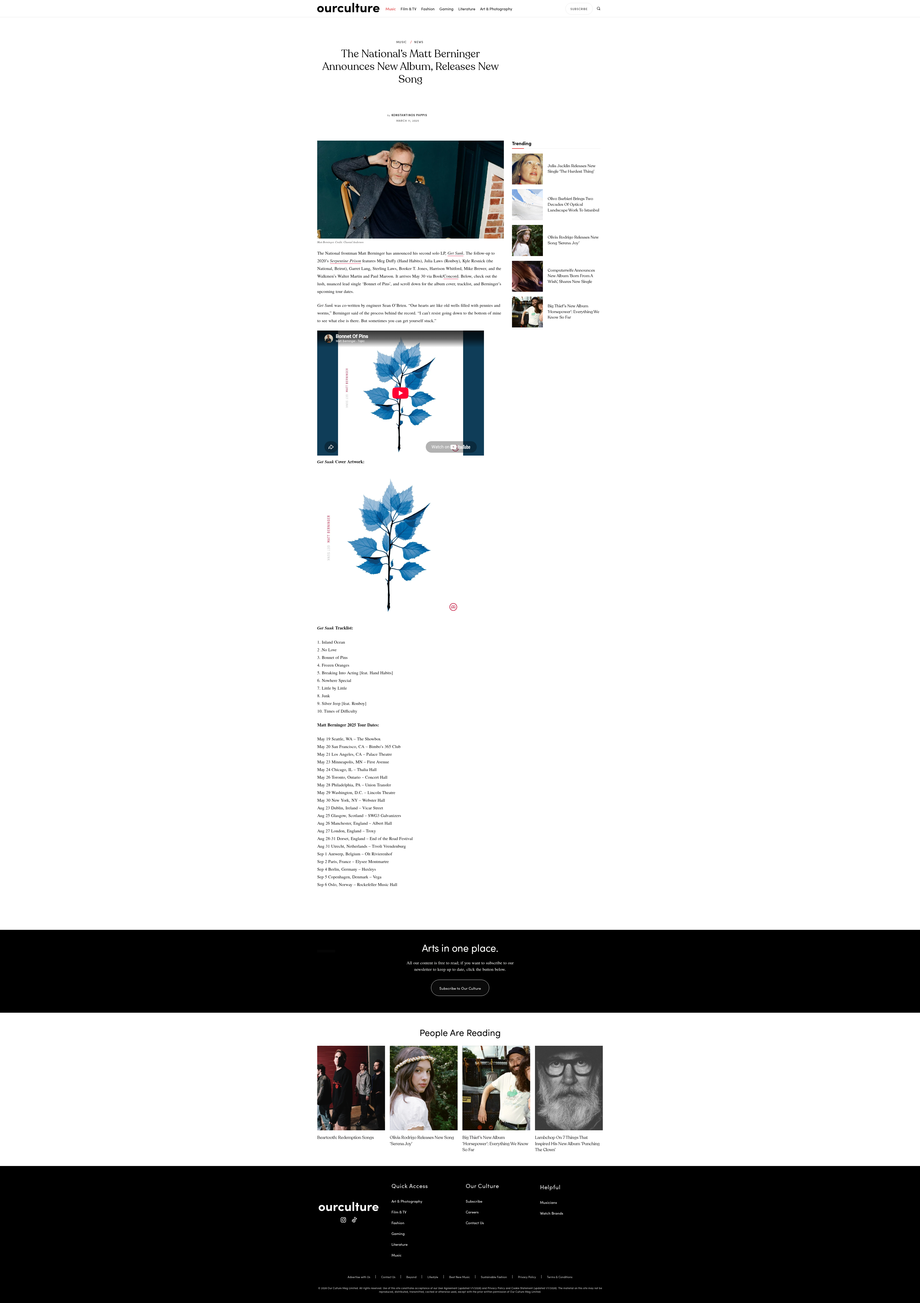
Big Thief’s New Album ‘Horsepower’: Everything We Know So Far (573, 312)
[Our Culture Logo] (348, 7)
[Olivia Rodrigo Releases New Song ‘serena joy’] (527, 240)
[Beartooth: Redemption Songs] (351, 1088)
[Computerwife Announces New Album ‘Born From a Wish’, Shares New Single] (527, 276)
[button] (598, 8)
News (418, 41)
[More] (447, 102)
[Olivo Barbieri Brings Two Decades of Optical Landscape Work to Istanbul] (527, 204)
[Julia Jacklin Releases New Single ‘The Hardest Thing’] (527, 169)
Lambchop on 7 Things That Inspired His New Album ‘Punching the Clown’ (567, 1144)
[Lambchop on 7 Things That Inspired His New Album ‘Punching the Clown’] (569, 1088)
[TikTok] (354, 1220)
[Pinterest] (413, 102)
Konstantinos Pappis (409, 115)
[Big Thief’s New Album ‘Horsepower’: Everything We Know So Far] (527, 312)
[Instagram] (343, 1220)
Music (401, 41)
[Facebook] (402, 102)
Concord (450, 276)
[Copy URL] (435, 102)
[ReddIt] (424, 102)
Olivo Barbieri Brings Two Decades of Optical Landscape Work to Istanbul (573, 204)
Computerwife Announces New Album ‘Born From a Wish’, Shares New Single (571, 276)
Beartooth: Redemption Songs (345, 1138)
